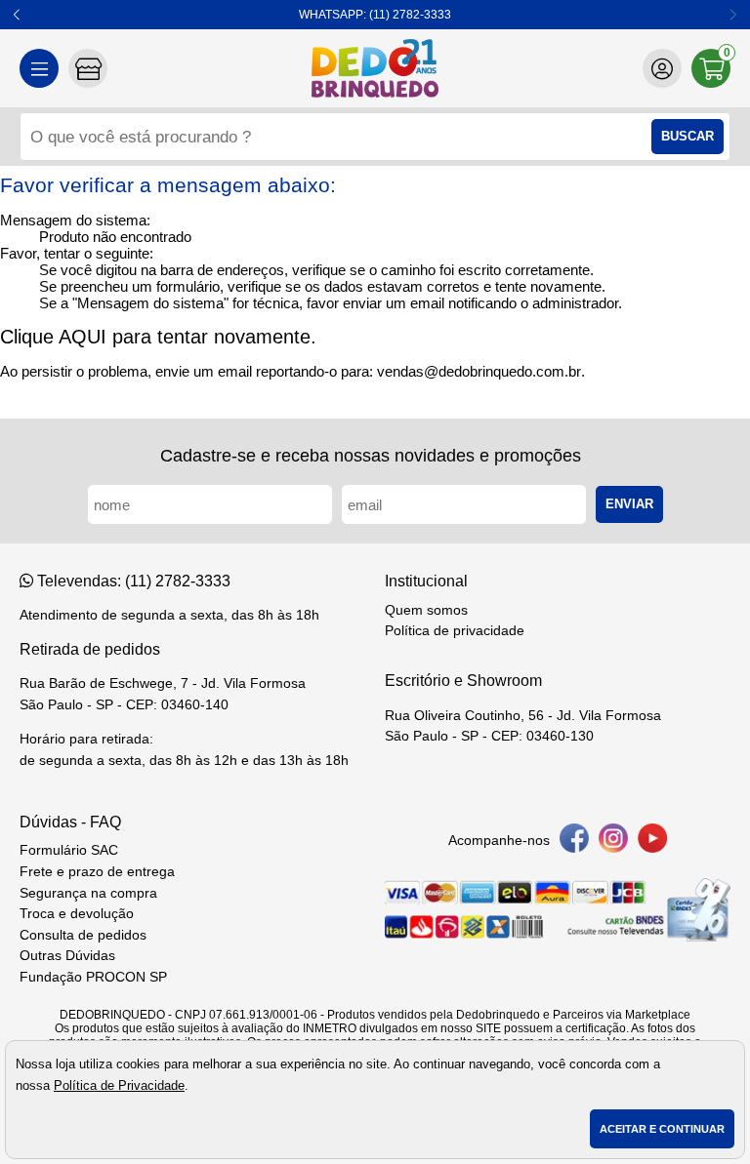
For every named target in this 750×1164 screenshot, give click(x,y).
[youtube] (652, 841)
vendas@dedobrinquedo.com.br (479, 371)
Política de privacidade (454, 630)
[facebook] (574, 841)
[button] (17, 14)
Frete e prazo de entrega (97, 871)
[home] (375, 68)
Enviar (629, 504)
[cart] (710, 68)
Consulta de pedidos (83, 935)
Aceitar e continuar (662, 1129)
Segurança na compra (88, 893)
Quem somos (426, 610)
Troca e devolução (77, 913)
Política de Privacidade (119, 1085)
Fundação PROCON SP (93, 977)
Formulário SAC (69, 850)
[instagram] (613, 841)
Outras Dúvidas (67, 955)
